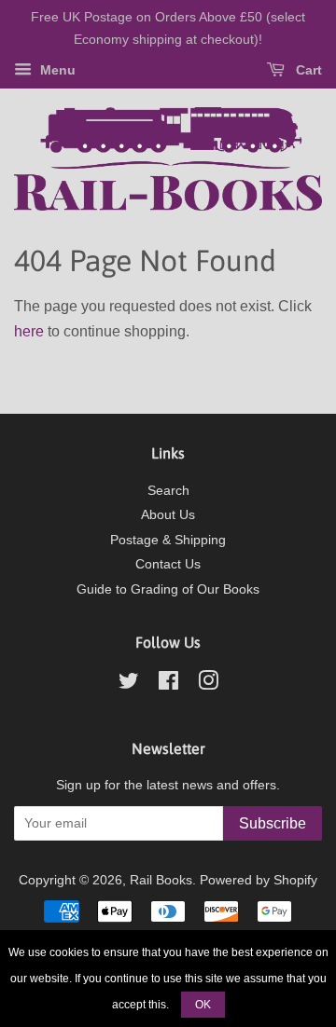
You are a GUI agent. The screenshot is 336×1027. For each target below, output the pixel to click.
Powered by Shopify (258, 880)
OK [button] (203, 1004)
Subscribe (272, 823)
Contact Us (168, 564)
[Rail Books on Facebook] (168, 685)
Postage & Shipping (168, 540)
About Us (168, 515)
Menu (56, 69)
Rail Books (161, 880)
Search (168, 491)
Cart (307, 69)
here (29, 331)
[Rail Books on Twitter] (129, 685)
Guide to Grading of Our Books (168, 589)
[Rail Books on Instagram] (208, 685)
